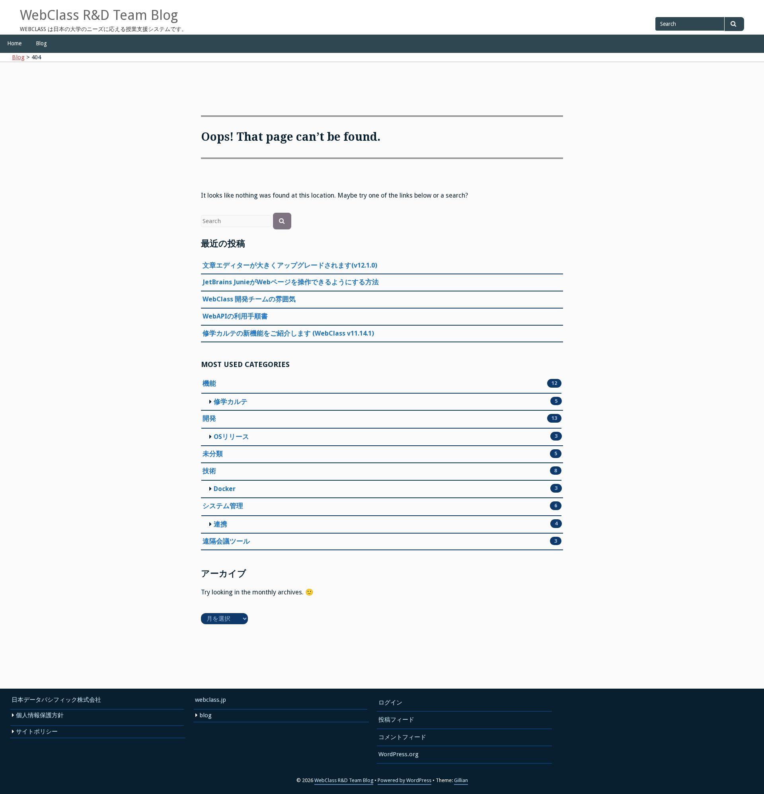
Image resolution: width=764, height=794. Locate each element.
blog (205, 715)
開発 (209, 418)
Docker (225, 489)
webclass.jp (210, 699)
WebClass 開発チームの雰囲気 (249, 299)
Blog (41, 43)
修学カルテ (231, 402)
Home (14, 43)
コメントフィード (402, 737)
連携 (220, 524)
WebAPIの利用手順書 (235, 316)
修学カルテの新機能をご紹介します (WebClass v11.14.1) (288, 333)
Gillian (461, 780)
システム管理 (223, 506)
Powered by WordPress (404, 780)
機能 (209, 383)
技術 (209, 471)
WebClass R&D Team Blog (99, 15)
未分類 (213, 454)
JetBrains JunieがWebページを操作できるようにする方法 (291, 282)
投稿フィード (396, 719)
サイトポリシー (37, 731)
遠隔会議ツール (226, 541)
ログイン (390, 702)
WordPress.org (398, 754)
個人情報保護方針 (40, 715)
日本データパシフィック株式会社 (56, 699)
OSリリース (231, 437)
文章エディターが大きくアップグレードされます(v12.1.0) (290, 265)
